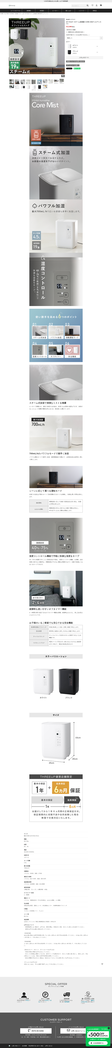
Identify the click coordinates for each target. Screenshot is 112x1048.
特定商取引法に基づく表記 (36, 1045)
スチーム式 (21, 13)
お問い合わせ (48, 1045)
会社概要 (24, 1045)
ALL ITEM (6, 13)
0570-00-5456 (38, 1031)
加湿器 (16, 13)
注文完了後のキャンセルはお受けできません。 (78, 34)
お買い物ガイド (16, 1045)
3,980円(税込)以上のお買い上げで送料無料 (56, 1)
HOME (1, 13)
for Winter (12, 13)
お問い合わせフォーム (78, 1031)
